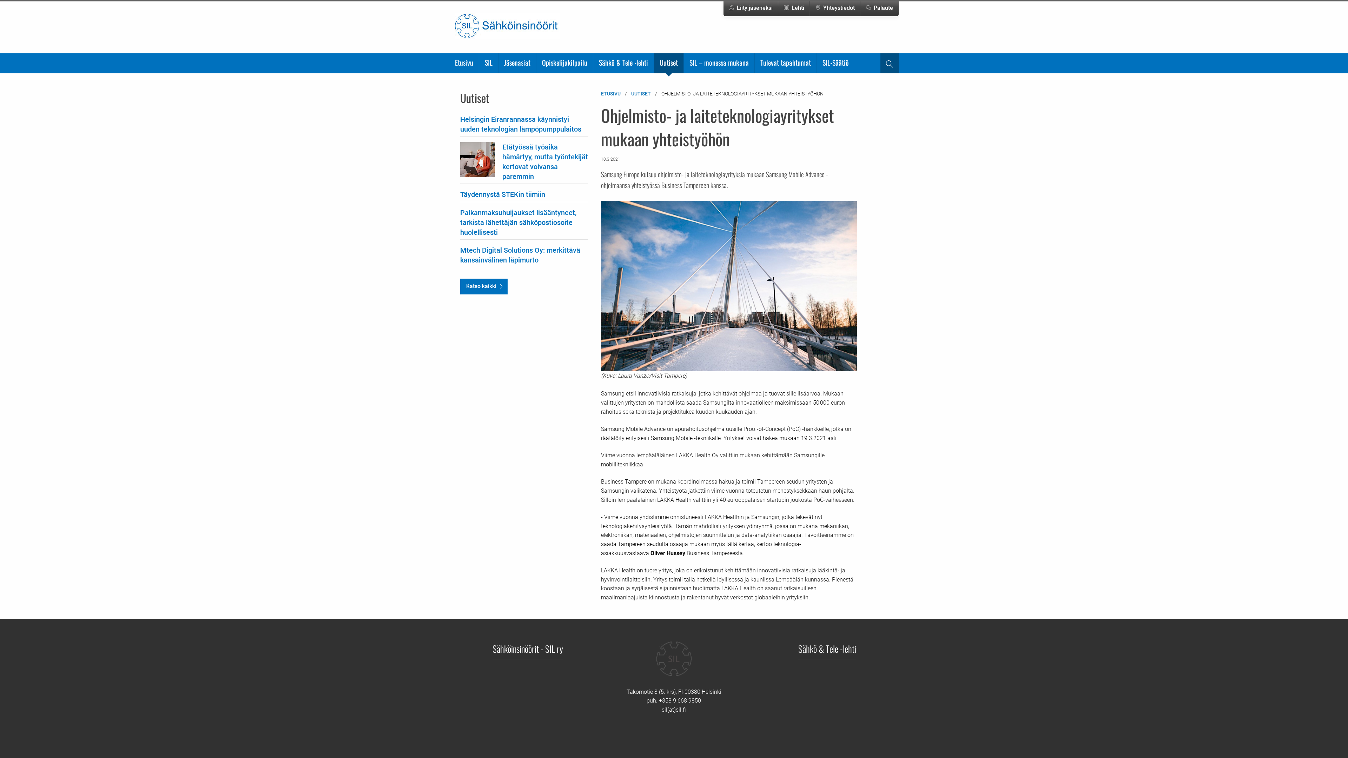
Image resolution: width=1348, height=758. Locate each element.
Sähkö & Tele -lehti (623, 62)
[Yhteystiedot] (674, 663)
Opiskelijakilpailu (564, 62)
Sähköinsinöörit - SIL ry (528, 648)
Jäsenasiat (517, 62)
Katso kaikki (481, 286)
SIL (489, 62)
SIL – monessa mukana (719, 62)
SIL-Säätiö (835, 62)
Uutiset (669, 62)
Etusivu (464, 62)
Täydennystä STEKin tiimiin (502, 194)
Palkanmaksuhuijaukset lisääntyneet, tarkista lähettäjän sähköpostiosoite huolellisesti (518, 222)
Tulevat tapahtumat (785, 62)
